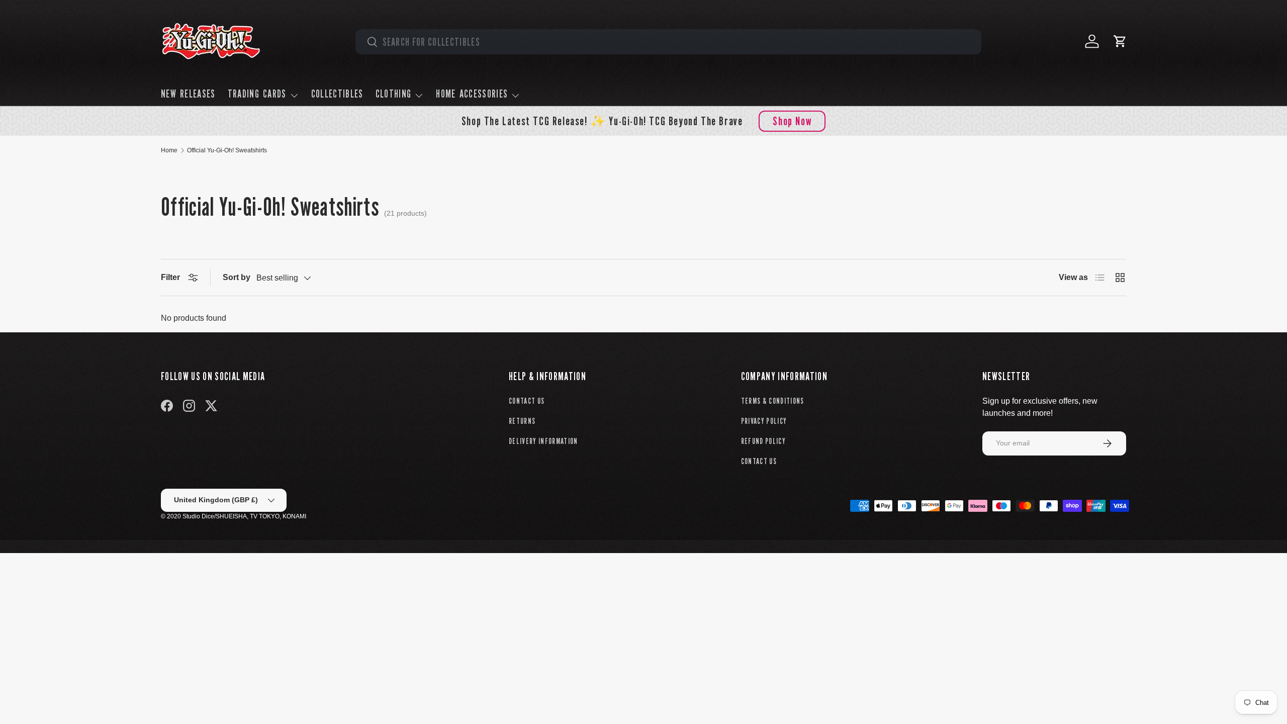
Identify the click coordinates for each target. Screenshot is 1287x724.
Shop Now (792, 121)
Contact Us (526, 401)
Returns (522, 421)
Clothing (394, 93)
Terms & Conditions (772, 401)
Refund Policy (763, 441)
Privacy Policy (764, 421)
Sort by (236, 277)
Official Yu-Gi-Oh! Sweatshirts (227, 150)
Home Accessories (472, 93)
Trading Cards (257, 93)
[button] (1120, 41)
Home (169, 150)
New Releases (188, 93)
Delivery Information (543, 441)
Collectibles (337, 93)
